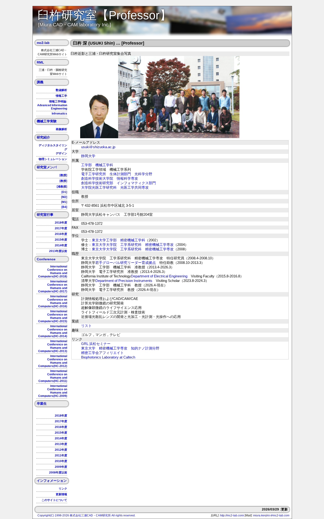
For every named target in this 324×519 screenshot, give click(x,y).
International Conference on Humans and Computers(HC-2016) (52, 301)
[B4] (64, 207)
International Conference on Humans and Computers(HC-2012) (52, 361)
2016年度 (61, 234)
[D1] (64, 192)
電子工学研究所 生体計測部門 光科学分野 (116, 174)
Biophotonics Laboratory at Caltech (108, 357)
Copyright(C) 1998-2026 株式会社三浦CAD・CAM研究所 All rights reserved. (86, 515)
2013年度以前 (58, 251)
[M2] (64, 197)
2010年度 (61, 461)
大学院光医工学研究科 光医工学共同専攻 (115, 187)
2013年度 (61, 444)
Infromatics (59, 113)
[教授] (63, 175)
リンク (63, 488)
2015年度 (61, 239)
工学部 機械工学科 (97, 165)
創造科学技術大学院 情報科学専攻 (109, 178)
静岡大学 (88, 156)
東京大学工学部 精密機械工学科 (118, 240)
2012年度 (61, 449)
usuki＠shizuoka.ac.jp (98, 147)
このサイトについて (54, 500)
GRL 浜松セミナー (96, 344)
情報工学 (61, 95)
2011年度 (61, 455)
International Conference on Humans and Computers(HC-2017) (52, 286)
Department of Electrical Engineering (159, 276)
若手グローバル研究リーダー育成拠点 (125, 263)
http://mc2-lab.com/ (232, 515)
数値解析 (61, 90)
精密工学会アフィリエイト (102, 353)
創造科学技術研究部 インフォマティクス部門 (118, 183)
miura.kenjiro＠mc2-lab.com (271, 515)
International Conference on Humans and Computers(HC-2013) (52, 346)
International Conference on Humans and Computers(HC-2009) (52, 391)
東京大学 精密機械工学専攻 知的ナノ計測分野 (120, 348)
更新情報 (61, 494)
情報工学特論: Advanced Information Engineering (52, 105)
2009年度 (61, 466)
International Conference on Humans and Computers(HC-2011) (52, 376)
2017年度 (61, 228)
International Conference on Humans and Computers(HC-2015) (52, 316)
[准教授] (62, 186)
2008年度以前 (58, 472)
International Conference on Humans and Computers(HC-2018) (52, 271)
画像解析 (61, 129)
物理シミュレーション (53, 159)
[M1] (64, 202)
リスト (86, 326)
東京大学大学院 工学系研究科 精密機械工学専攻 (133, 245)
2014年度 (61, 245)
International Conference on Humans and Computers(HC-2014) (52, 331)
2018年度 (61, 222)
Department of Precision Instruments (123, 281)
